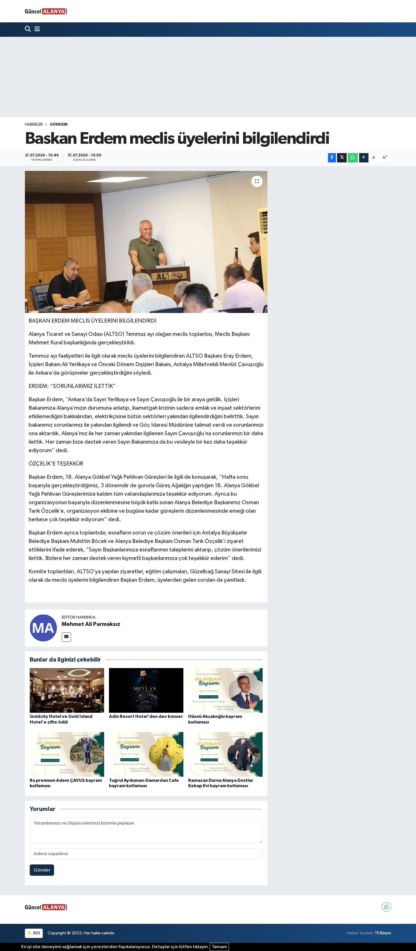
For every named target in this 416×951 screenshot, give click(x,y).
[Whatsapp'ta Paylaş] (353, 157)
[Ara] (28, 29)
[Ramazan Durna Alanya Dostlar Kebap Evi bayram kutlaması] (225, 754)
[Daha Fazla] (363, 157)
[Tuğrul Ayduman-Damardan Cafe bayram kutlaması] (146, 754)
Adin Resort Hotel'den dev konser (146, 716)
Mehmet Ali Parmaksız (91, 624)
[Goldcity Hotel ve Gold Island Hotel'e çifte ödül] (67, 690)
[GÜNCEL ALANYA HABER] (46, 11)
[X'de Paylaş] (342, 157)
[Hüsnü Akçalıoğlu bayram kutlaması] (225, 690)
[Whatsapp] (386, 907)
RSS (36, 933)
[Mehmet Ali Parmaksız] (43, 627)
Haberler (34, 124)
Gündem (58, 124)
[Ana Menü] (36, 29)
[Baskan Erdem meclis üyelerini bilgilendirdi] (146, 242)
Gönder (42, 870)
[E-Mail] (66, 637)
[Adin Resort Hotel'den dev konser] (146, 690)
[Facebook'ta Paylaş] (332, 157)
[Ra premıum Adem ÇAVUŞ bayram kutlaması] (67, 754)
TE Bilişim (383, 933)
